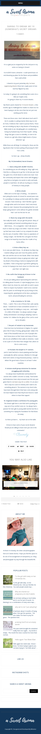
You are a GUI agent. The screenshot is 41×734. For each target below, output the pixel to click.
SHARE (12, 446)
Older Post (34, 504)
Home (21, 504)
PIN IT (22, 451)
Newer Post (6, 504)
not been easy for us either (21, 382)
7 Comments (20, 34)
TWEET (21, 446)
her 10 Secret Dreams (27, 105)
